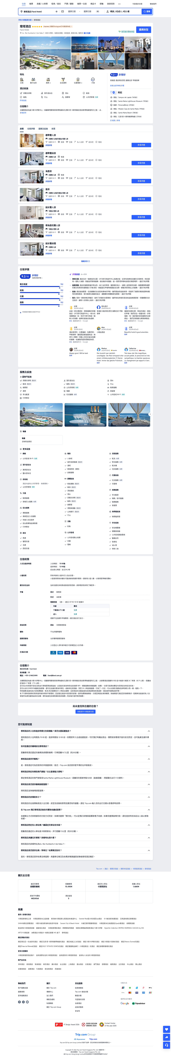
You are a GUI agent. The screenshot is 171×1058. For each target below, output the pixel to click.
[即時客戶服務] (166, 1045)
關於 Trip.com (51, 988)
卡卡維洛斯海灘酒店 (111, 919)
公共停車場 (70, 387)
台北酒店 (63, 964)
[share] (166, 1037)
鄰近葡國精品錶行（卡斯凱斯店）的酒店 (80, 946)
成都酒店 (31, 969)
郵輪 (101, 4)
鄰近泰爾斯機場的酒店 (105, 946)
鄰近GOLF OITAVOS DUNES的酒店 (51, 946)
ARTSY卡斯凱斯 (23, 933)
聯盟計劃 (78, 996)
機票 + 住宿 (82, 4)
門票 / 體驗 (69, 4)
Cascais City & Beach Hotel (69, 923)
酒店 (106, 869)
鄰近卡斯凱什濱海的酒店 (110, 942)
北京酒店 (122, 964)
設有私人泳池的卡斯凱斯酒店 (89, 955)
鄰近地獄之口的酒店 (74, 942)
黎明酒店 (65, 933)
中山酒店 (130, 964)
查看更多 (23, 113)
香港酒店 (29, 964)
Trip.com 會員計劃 (81, 992)
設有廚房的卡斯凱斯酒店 (68, 955)
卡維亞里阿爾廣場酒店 (89, 923)
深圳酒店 (21, 964)
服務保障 (21, 992)
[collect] (166, 1029)
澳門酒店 (96, 964)
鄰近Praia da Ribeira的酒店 (27, 946)
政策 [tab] (53, 129)
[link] (137, 4)
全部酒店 (78, 1003)
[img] (45, 53)
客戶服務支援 (23, 988)
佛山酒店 (138, 964)
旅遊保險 (111, 4)
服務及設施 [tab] (43, 129)
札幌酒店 (39, 969)
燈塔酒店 (25, 26)
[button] (119, 4)
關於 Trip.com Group (54, 1007)
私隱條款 (50, 1003)
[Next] (150, 414)
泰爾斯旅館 (130, 923)
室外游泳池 (70, 380)
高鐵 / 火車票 (42, 4)
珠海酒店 (38, 964)
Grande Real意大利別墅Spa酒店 (90, 919)
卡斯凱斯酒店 (137, 869)
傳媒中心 (50, 992)
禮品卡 (93, 4)
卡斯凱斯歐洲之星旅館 (41, 919)
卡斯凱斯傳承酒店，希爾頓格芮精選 (61, 928)
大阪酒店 (88, 964)
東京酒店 (46, 964)
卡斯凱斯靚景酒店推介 (26, 955)
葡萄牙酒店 (114, 869)
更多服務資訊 (23, 996)
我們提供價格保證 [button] (127, 31)
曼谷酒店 (80, 964)
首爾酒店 (105, 964)
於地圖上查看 (115, 120)
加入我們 (50, 996)
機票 (31, 4)
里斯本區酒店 (125, 869)
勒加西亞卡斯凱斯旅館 (26, 928)
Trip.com (99, 869)
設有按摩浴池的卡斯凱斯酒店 (46, 955)
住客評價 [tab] (31, 129)
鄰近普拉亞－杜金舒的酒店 (28, 942)
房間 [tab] (22, 129)
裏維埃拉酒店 (41, 928)
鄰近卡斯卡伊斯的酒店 (91, 942)
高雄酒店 (58, 969)
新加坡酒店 (49, 969)
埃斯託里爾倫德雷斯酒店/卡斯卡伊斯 (89, 928)
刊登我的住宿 (80, 999)
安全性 (77, 1011)
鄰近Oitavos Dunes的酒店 (130, 942)
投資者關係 (79, 988)
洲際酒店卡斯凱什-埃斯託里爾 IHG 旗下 (45, 933)
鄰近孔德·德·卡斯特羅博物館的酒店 (52, 942)
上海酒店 (71, 964)
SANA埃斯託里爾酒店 (26, 923)
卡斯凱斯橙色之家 (24, 919)
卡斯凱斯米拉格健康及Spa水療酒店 (112, 923)
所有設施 (23, 100)
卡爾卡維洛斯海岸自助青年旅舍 (46, 923)
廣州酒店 (55, 964)
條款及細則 (51, 999)
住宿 (24, 4)
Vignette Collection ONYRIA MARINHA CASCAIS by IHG (124, 928)
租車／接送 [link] (56, 4)
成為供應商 (79, 1007)
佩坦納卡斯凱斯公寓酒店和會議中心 (64, 919)
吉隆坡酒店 (22, 969)
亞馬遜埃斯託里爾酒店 (128, 919)
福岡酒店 (113, 964)
